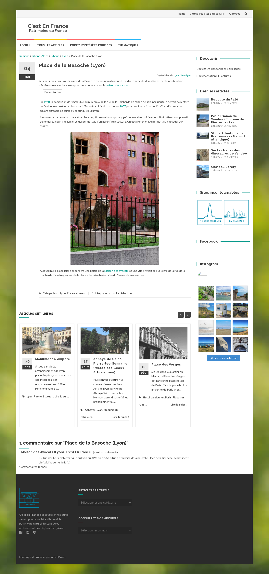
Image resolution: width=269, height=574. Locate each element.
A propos (234, 13)
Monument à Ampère (52, 359)
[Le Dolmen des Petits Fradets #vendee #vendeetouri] (240, 310)
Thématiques (128, 45)
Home (181, 13)
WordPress (58, 557)
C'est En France (48, 26)
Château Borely (223, 166)
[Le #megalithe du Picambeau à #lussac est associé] (206, 293)
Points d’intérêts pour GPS (91, 45)
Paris (168, 397)
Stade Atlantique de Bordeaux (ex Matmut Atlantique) (228, 136)
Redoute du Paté (224, 99)
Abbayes (90, 409)
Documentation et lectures (214, 75)
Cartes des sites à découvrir (207, 13)
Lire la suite (62, 396)
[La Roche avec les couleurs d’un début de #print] (206, 310)
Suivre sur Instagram (225, 358)
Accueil (25, 45)
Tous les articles (50, 45)
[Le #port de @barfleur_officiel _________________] (223, 293)
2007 (123, 106)
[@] (208, 277)
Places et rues (76, 293)
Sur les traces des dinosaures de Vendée (229, 152)
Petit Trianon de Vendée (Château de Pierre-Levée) (227, 119)
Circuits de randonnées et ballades (219, 68)
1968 (47, 101)
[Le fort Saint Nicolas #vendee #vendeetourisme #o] (240, 293)
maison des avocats (118, 85)
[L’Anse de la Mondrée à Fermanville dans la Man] (240, 327)
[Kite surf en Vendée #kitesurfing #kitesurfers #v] (206, 327)
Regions (24, 56)
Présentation (52, 92)
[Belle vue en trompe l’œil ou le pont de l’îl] (223, 327)
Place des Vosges (166, 364)
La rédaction (124, 293)
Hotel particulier (153, 397)
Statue (47, 396)
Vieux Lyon (186, 75)
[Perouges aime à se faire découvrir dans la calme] (240, 344)
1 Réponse (101, 293)
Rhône (55, 56)
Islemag (24, 557)
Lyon (65, 56)
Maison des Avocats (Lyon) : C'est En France (56, 452)
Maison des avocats (116, 270)
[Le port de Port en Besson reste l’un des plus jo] (206, 344)
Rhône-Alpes (40, 56)
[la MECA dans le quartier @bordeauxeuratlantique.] (223, 344)
